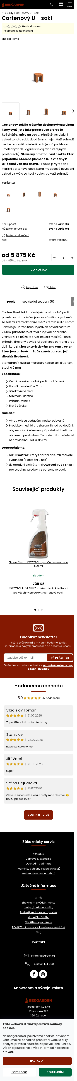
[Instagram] (43, 974)
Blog (38, 932)
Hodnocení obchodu (38, 686)
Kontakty (38, 854)
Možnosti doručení (17, 235)
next (73, 529)
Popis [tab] (11, 302)
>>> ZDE (8, 1052)
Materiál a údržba (38, 917)
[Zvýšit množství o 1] (72, 257)
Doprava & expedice (38, 859)
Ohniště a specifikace (38, 922)
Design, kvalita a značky (38, 907)
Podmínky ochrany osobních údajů (38, 868)
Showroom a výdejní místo (38, 902)
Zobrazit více (38, 815)
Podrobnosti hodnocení (18, 31)
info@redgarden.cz (43, 955)
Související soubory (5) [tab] (38, 302)
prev (4, 529)
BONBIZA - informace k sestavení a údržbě (38, 927)
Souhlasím (55, 1072)
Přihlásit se (60, 658)
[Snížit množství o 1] (54, 257)
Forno (15, 39)
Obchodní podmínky (38, 863)
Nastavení (37, 1061)
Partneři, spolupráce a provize (38, 912)
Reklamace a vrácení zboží (38, 873)
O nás (38, 897)
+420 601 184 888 (43, 964)
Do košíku (38, 270)
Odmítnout (19, 1072)
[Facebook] (34, 974)
